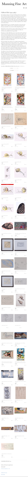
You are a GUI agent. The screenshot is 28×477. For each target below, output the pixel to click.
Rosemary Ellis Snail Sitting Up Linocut (20, 215)
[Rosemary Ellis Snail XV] (20, 154)
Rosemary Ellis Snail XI (18, 197)
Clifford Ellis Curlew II (4, 325)
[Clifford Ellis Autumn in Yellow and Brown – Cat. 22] (20, 374)
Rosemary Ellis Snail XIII (18, 179)
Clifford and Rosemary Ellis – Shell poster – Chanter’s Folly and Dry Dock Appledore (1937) (7, 362)
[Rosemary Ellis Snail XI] (20, 190)
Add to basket (3, 91)
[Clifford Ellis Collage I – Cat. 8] (7, 428)
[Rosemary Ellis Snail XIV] (7, 172)
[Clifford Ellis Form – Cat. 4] (7, 410)
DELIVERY (3, 474)
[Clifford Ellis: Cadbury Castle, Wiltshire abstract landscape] (20, 335)
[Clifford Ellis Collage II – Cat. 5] (20, 410)
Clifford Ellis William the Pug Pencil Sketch (7, 252)
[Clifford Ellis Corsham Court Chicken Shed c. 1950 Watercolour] (20, 226)
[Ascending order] (17, 68)
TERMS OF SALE (4, 472)
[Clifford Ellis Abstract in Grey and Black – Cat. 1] (7, 374)
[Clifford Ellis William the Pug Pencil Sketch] (7, 244)
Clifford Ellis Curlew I (18, 325)
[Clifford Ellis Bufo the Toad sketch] (7, 300)
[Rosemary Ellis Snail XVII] (20, 136)
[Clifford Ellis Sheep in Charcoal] (20, 119)
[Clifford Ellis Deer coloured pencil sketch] (7, 335)
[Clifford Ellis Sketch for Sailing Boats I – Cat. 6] (7, 446)
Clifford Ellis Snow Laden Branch (6, 126)
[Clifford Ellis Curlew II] (7, 318)
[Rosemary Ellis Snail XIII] (20, 172)
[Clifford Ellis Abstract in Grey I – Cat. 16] (7, 393)
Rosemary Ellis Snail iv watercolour (19, 307)
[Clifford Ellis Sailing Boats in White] (20, 428)
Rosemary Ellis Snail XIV (5, 179)
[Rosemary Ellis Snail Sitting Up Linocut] (20, 208)
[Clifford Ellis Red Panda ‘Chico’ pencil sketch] (20, 281)
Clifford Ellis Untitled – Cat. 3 (18, 400)
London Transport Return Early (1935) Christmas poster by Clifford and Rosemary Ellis (7, 107)
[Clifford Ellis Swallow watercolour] (7, 263)
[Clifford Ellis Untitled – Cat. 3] (20, 393)
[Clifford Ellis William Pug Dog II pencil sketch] (20, 244)
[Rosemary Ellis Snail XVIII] (7, 136)
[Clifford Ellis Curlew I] (20, 318)
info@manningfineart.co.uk (5, 468)
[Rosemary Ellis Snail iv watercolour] (20, 300)
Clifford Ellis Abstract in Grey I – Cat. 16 (7, 400)
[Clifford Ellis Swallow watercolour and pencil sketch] (7, 281)
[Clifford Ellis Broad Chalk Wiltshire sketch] (20, 263)
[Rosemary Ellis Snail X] (7, 208)
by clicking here (21, 66)
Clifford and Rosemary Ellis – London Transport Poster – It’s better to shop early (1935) (20, 107)
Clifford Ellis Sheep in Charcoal (19, 126)
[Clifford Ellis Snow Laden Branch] (7, 119)
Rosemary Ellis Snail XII (5, 197)
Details (12, 91)
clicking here (3, 64)
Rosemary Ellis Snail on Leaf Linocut (6, 233)
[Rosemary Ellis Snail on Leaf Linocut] (7, 226)
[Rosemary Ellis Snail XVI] (7, 154)
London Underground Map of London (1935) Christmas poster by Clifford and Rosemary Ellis (7, 88)
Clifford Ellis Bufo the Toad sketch (6, 307)
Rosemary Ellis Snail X (4, 215)
